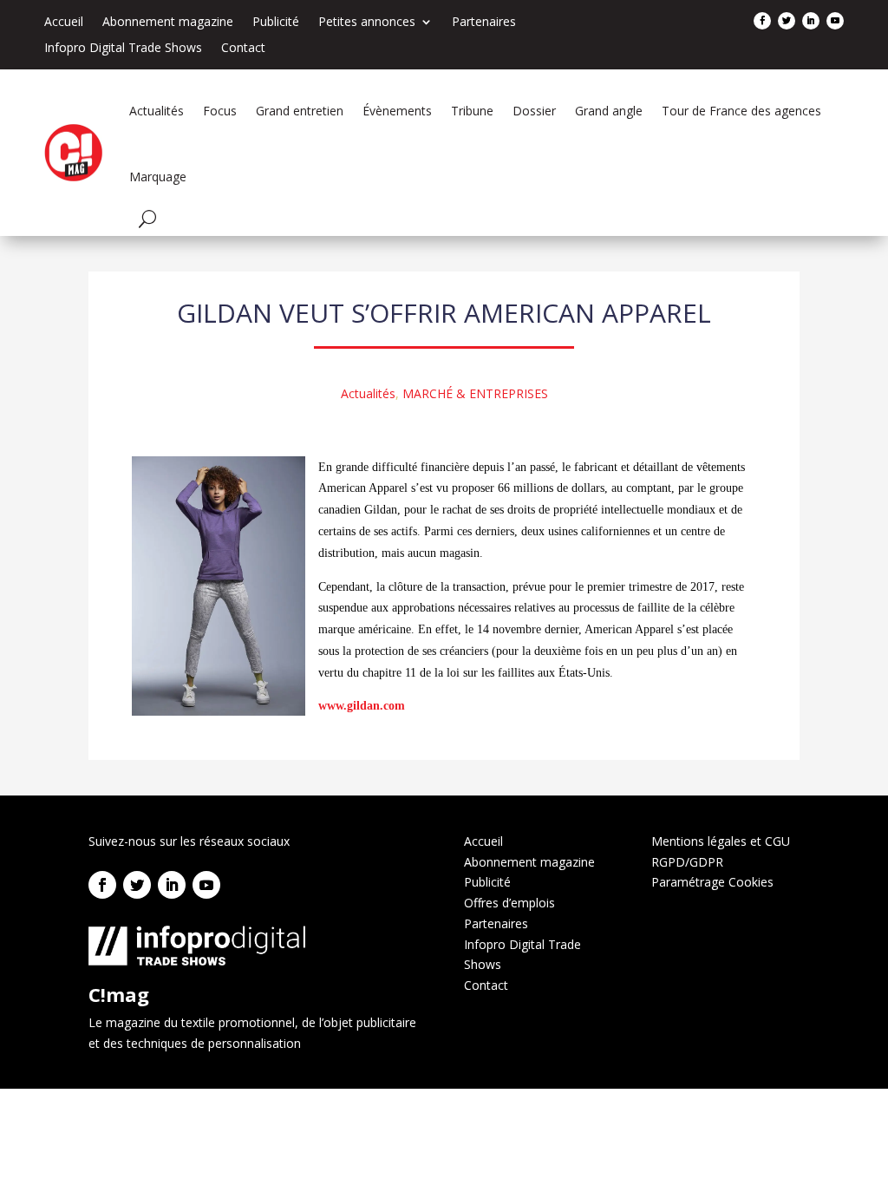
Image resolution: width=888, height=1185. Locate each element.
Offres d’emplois (509, 902)
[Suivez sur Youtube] (835, 20)
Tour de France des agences (741, 110)
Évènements (397, 110)
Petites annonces (366, 22)
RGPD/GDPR (687, 862)
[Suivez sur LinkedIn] (810, 20)
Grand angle (609, 110)
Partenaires (484, 22)
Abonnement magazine (167, 22)
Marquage (157, 176)
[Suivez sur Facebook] (762, 20)
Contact (243, 49)
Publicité (275, 22)
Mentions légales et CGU (720, 841)
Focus (220, 110)
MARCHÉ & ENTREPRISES (475, 393)
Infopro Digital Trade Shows (123, 49)
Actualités (156, 110)
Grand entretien (299, 110)
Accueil (63, 22)
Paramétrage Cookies (712, 882)
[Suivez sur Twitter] (786, 20)
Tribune (472, 110)
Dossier (534, 110)
